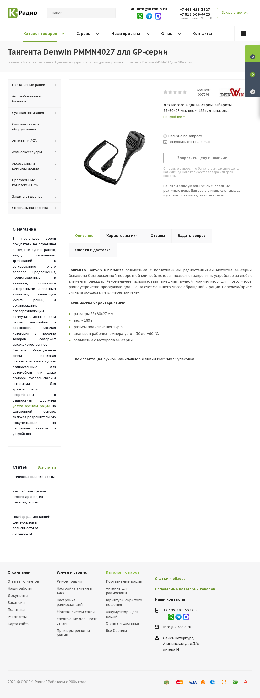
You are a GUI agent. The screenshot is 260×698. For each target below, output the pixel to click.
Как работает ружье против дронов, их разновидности (29, 496)
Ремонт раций (69, 581)
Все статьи (47, 467)
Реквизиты (17, 617)
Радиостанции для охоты (34, 477)
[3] (175, 92)
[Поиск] (109, 13)
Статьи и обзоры (170, 578)
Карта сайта (18, 624)
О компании (19, 572)
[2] (170, 92)
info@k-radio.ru (152, 8)
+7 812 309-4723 (195, 14)
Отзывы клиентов (23, 581)
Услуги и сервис (72, 572)
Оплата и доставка (122, 623)
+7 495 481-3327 (195, 9)
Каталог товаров (123, 572)
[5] (185, 92)
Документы (18, 595)
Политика (16, 609)
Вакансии (16, 602)
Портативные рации (124, 581)
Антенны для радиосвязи (117, 590)
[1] (165, 92)
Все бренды (116, 630)
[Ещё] (226, 33)
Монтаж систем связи (76, 611)
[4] (180, 92)
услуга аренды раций (31, 406)
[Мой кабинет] (243, 33)
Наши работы (20, 588)
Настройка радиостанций (70, 602)
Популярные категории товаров (185, 589)
